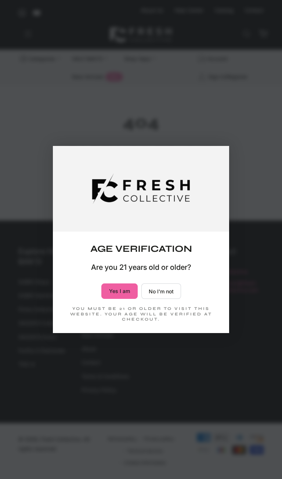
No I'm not (161, 291)
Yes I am (119, 291)
